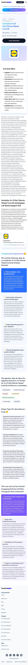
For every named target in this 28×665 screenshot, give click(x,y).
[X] (17, 655)
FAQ (2, 602)
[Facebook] (7, 655)
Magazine (3, 612)
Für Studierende (5, 618)
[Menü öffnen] (26, 2)
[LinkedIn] (21, 655)
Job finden (20, 2)
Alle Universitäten (6, 639)
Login (2, 595)
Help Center (4, 645)
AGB (2, 605)
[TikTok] (14, 655)
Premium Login (5, 649)
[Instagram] (10, 655)
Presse (3, 609)
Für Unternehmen (6, 629)
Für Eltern (3, 636)
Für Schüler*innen (6, 622)
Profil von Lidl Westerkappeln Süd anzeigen (14, 245)
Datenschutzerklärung (21, 661)
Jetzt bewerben (14, 10)
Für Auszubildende (6, 625)
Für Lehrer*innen (5, 632)
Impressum (4, 598)
